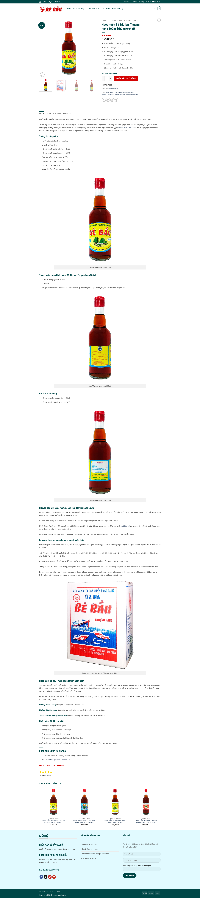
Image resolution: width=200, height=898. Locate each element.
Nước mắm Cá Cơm (125, 92)
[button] (157, 9)
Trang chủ (70, 9)
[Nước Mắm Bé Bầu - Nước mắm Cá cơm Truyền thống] (50, 9)
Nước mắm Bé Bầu (126, 127)
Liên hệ (141, 2)
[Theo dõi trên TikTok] (151, 2)
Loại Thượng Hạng (111, 92)
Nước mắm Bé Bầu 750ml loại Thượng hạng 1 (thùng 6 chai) (146, 821)
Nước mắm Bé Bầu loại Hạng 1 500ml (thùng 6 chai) (115, 821)
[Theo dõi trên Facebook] (146, 2)
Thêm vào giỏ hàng (126, 78)
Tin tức (134, 2)
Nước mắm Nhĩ (115, 95)
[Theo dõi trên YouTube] (159, 2)
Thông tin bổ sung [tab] (53, 113)
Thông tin (109, 9)
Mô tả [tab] (41, 113)
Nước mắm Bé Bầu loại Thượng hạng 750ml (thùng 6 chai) (53, 821)
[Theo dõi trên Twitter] (153, 2)
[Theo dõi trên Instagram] (148, 2)
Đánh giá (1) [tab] (68, 113)
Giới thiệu (126, 2)
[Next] (94, 48)
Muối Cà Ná (125, 526)
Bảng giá (100, 9)
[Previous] (43, 48)
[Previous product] (159, 20)
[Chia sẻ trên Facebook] (104, 100)
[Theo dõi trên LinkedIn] (157, 2)
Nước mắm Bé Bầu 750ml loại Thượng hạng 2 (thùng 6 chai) (84, 821)
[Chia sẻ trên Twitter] (108, 100)
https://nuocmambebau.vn (59, 760)
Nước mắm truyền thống (129, 95)
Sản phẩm (91, 9)
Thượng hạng (130, 20)
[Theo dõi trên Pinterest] (155, 2)
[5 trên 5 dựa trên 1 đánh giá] (121, 35)
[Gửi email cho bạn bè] (112, 100)
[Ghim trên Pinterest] (116, 100)
